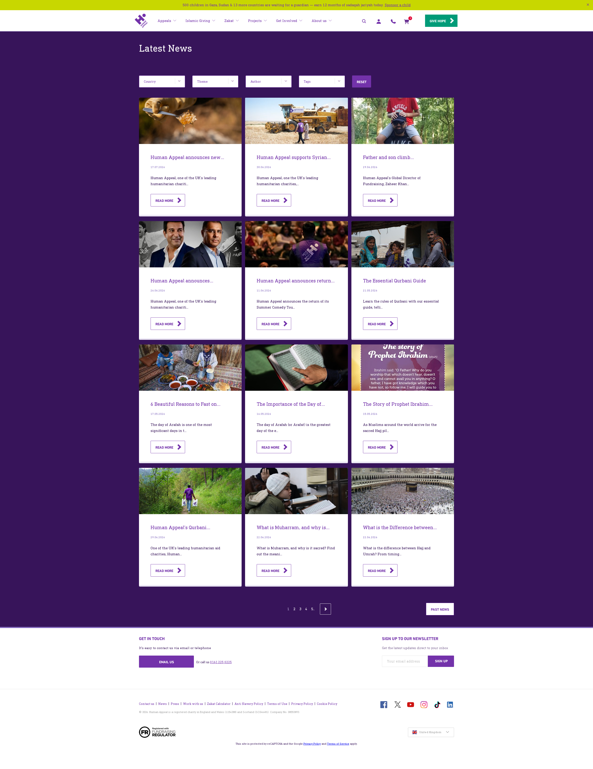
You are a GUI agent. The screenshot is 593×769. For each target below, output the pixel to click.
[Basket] (406, 22)
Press (175, 704)
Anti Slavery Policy (248, 704)
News (162, 704)
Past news (440, 609)
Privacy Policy (302, 704)
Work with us (193, 704)
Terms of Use (277, 704)
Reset (361, 82)
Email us (166, 662)
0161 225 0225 (221, 662)
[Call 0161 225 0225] (393, 22)
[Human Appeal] (141, 20)
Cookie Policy (327, 704)
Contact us (146, 704)
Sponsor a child (398, 5)
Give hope (438, 21)
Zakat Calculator (218, 704)
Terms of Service (338, 743)
